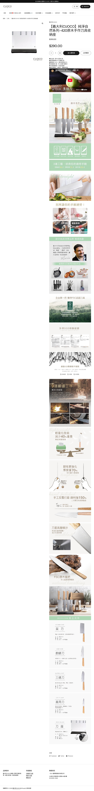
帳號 (77, 6)
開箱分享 (28, 777)
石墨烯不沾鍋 (29, 773)
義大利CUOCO (16, 788)
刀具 (8, 18)
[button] (85, 6)
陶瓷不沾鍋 (29, 775)
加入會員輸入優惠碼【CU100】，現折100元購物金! (47, 1)
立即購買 (86, 53)
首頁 (4, 18)
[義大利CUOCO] (7, 6)
